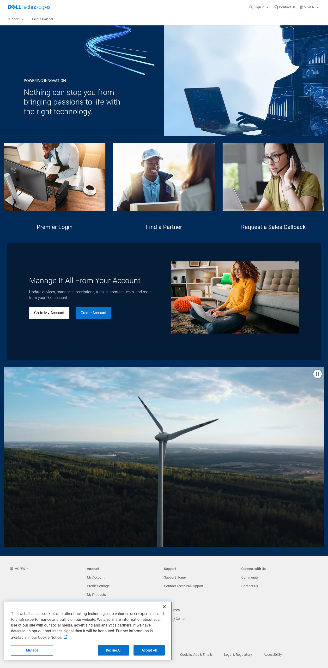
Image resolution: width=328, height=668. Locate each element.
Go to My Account (49, 313)
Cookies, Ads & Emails (196, 654)
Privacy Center (175, 619)
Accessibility (273, 654)
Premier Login (55, 227)
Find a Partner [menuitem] (42, 19)
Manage (32, 650)
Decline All (113, 650)
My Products (96, 595)
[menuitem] (16, 19)
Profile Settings (98, 586)
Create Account (93, 313)
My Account (96, 577)
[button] (259, 7)
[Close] (164, 606)
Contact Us (249, 586)
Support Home (175, 577)
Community (250, 577)
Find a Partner (164, 227)
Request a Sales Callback (273, 227)
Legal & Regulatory (238, 654)
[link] (285, 7)
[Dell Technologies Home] (29, 7)
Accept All (149, 650)
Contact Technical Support (183, 586)
